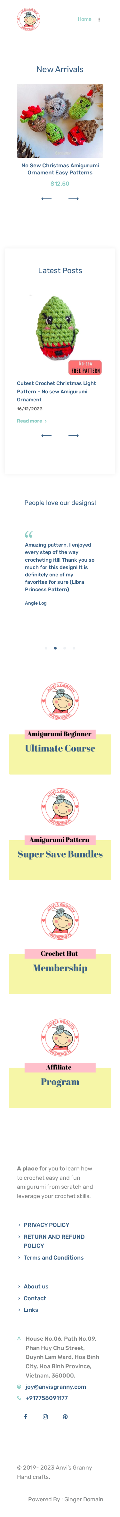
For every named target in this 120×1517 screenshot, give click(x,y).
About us (36, 1286)
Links (31, 1309)
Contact (35, 1298)
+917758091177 (47, 1398)
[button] (46, 199)
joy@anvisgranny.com (56, 1386)
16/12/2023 (30, 409)
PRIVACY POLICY (46, 1224)
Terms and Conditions (54, 1257)
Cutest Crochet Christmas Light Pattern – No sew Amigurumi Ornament (56, 391)
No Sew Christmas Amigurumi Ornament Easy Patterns (60, 169)
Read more (29, 421)
